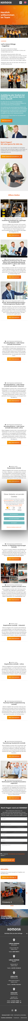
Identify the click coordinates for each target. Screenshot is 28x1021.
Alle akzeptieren (14, 514)
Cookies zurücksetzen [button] (6, 1017)
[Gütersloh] (14, 989)
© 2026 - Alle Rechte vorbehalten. (14, 1015)
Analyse (13, 509)
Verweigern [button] (14, 522)
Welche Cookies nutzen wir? (14, 527)
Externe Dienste (19, 510)
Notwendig (8, 509)
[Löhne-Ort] (14, 973)
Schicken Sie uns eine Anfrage (13, 933)
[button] (20, 2)
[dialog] (14, 510)
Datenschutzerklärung (9, 500)
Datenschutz (24, 1017)
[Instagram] (12, 1010)
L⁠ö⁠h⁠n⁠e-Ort (14, 976)
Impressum (16, 1017)
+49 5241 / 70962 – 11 (16, 1001)
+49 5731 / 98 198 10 (16, 968)
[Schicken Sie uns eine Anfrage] (26, 933)
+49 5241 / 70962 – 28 (15, 1002)
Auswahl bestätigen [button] (14, 518)
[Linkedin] (15, 1010)
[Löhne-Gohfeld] (14, 940)
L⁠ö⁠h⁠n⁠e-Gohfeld (14, 943)
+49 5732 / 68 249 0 (16, 984)
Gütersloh (14, 993)
